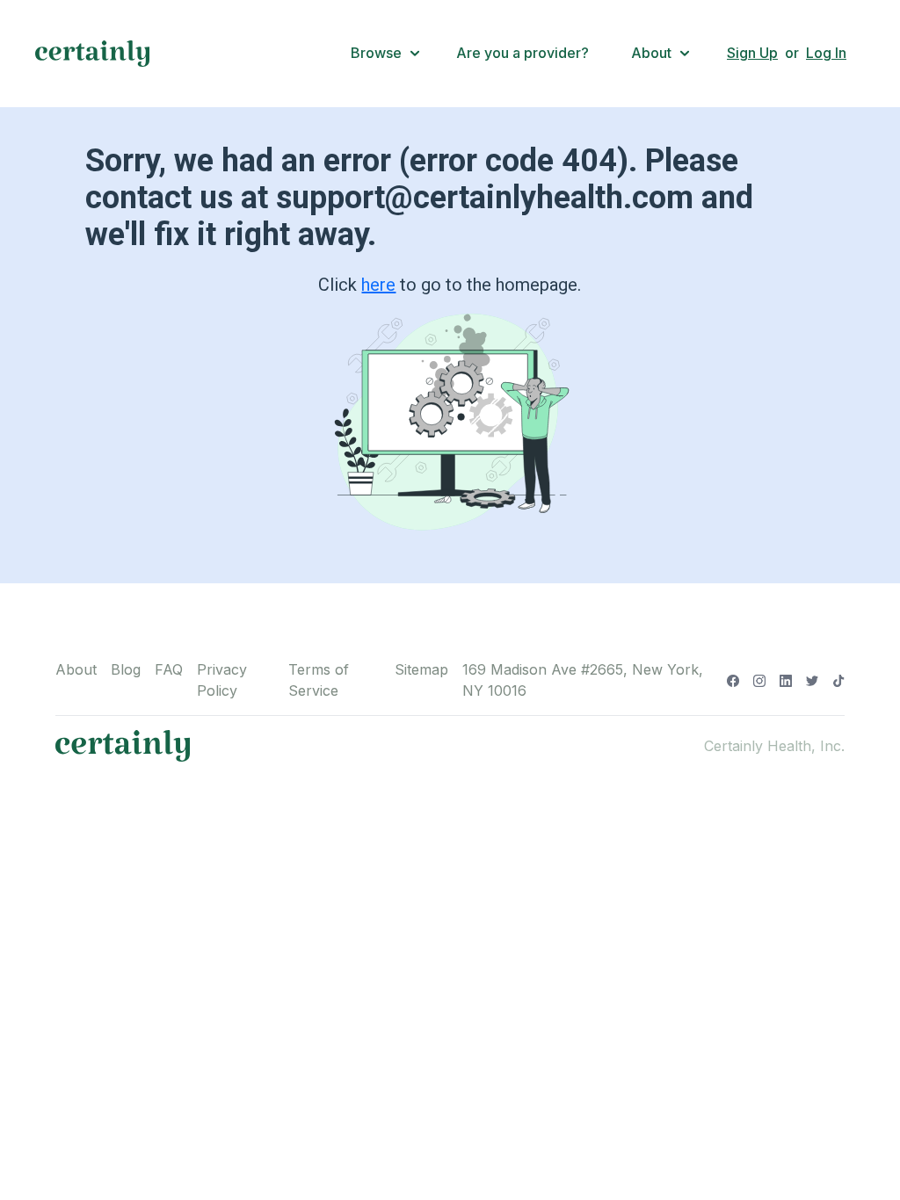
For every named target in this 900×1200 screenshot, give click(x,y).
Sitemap (421, 669)
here (378, 284)
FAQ (169, 669)
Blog (126, 669)
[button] (386, 53)
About (76, 669)
